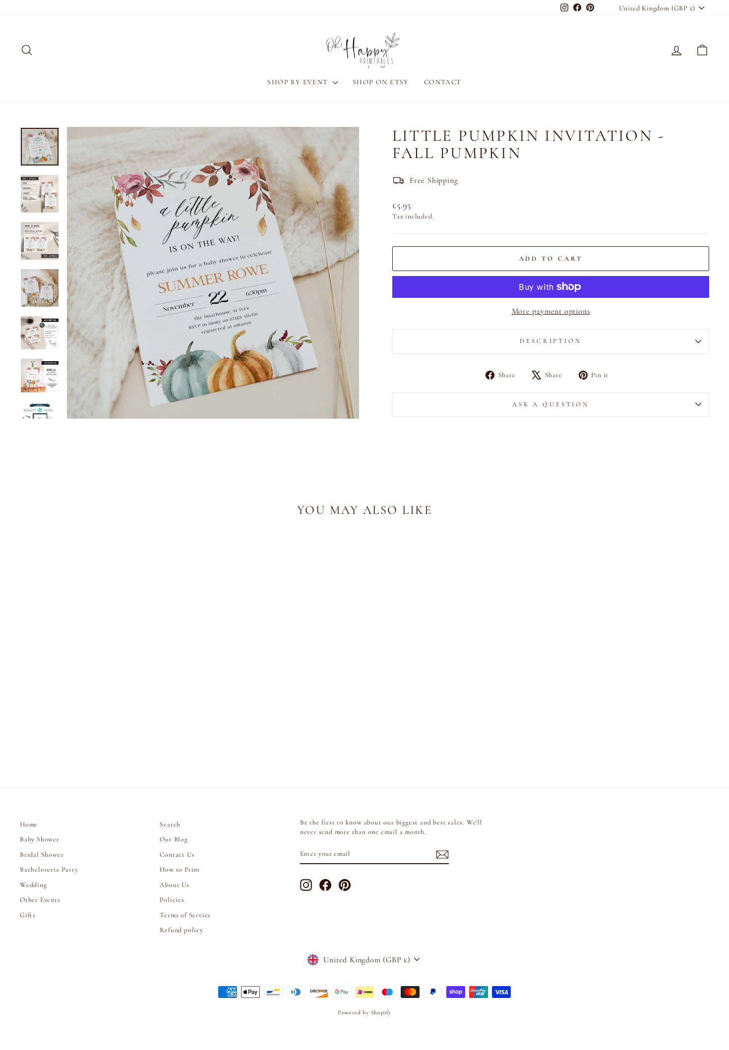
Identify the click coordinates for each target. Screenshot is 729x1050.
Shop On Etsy (381, 82)
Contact (443, 82)
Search (170, 824)
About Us (174, 885)
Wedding (33, 885)
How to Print (180, 869)
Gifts (28, 915)
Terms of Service (185, 915)
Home (29, 824)
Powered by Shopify (364, 1012)
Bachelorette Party (49, 869)
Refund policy (181, 930)
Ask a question (550, 404)
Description (550, 341)
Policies (172, 899)
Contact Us (177, 854)
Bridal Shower (41, 854)
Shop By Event (298, 82)
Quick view (102, 695)
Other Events (40, 899)
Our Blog (173, 839)
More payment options (551, 311)
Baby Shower (40, 839)
